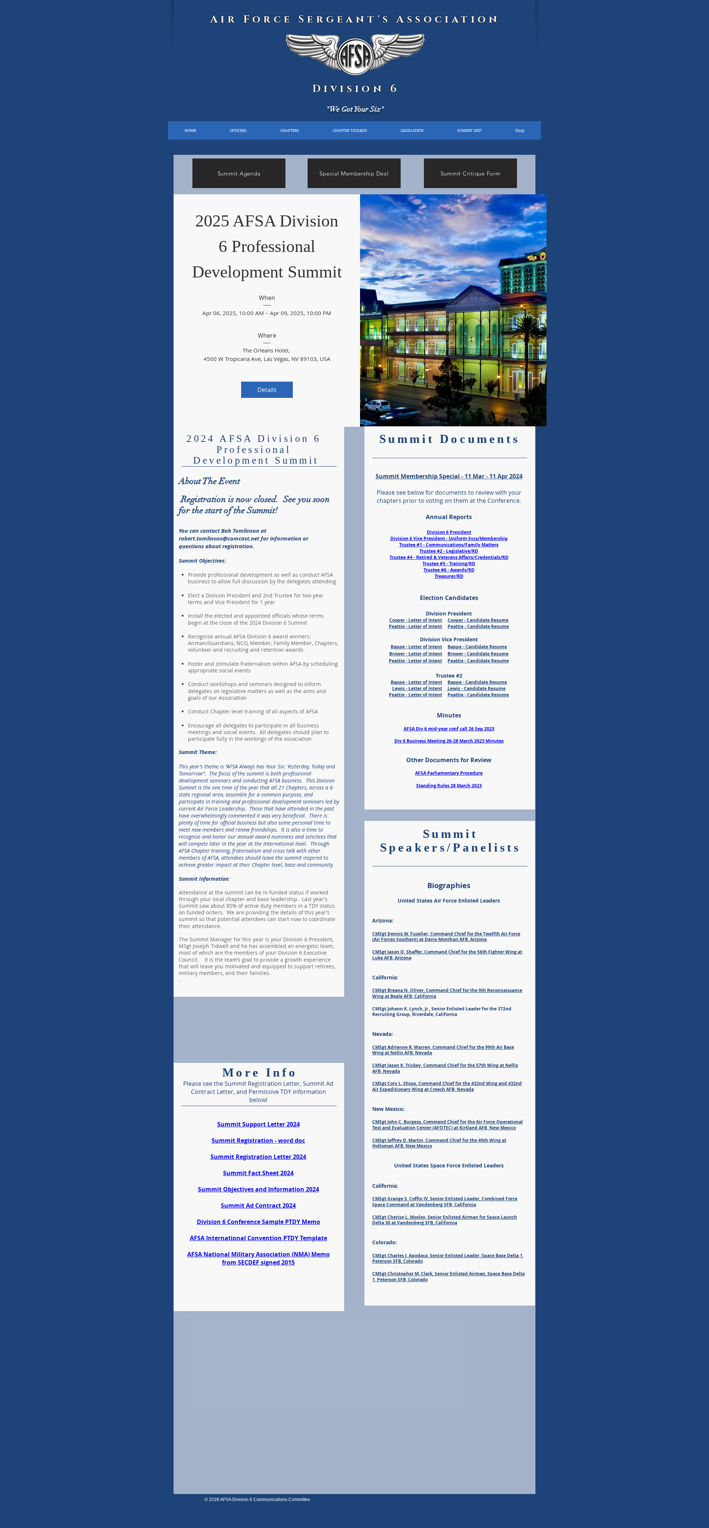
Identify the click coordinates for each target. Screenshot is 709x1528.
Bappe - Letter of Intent (416, 647)
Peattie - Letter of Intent (415, 626)
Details (267, 390)
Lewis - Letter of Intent (417, 688)
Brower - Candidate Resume (478, 654)
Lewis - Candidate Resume (476, 688)
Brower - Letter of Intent (415, 654)
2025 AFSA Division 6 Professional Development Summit (267, 246)
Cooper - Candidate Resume (478, 620)
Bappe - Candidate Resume (477, 647)
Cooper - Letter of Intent (415, 620)
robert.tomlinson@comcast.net (219, 538)
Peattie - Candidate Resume (478, 626)
